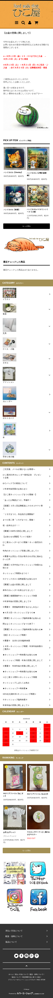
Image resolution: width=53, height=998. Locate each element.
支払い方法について (21, 974)
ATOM (43, 979)
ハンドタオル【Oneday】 (13, 172)
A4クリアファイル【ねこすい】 (13, 794)
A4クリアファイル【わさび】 (38, 794)
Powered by (12, 993)
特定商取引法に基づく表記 (31, 977)
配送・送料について (36, 974)
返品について (16, 977)
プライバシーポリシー (15, 979)
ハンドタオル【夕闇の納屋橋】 (36, 174)
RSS (38, 979)
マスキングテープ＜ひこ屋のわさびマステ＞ (38, 833)
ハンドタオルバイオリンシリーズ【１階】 (37, 210)
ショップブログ (30, 979)
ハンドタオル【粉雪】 (12, 210)
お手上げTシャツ (9, 832)
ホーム (11, 974)
